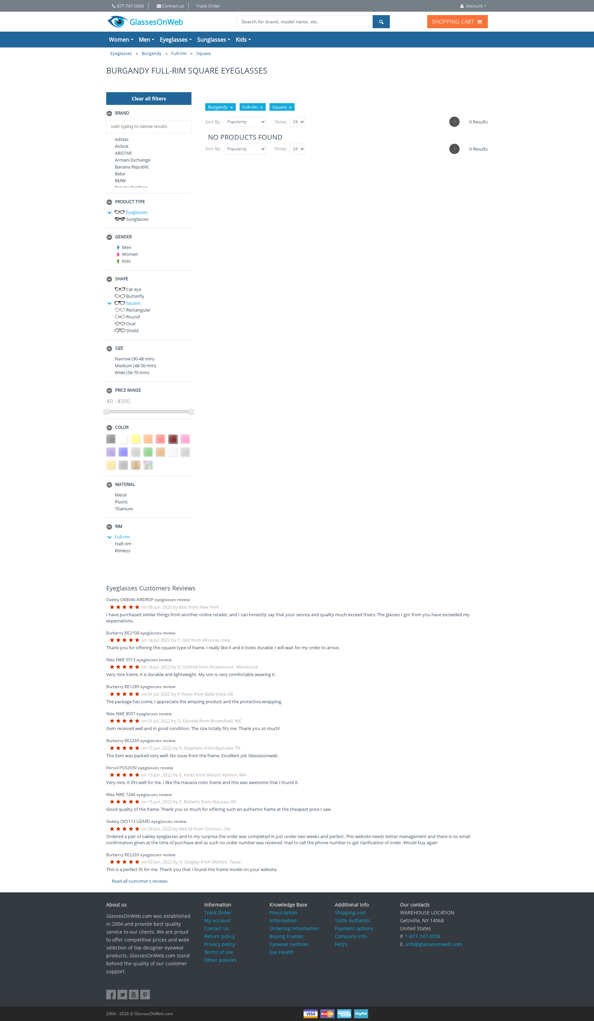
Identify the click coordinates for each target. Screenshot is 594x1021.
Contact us (173, 6)
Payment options (354, 928)
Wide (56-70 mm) (132, 372)
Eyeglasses (174, 39)
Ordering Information (294, 928)
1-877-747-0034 (422, 936)
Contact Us (216, 928)
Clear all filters (149, 98)
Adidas (122, 139)
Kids (241, 39)
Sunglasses (211, 39)
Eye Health (282, 952)
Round (132, 317)
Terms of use (218, 952)
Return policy (219, 936)
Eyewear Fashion (289, 944)
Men (144, 39)
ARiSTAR (123, 153)
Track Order (208, 6)
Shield (132, 330)
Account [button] (474, 6)
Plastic (121, 502)
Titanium (124, 509)
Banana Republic (132, 167)
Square (132, 303)
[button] (148, 113)
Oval (130, 324)
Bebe (120, 174)
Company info (351, 936)
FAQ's (341, 944)
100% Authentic (353, 920)
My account (217, 920)
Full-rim (122, 537)
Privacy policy (219, 944)
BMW (120, 180)
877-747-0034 (130, 6)
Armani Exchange (132, 160)
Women (119, 39)
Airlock (122, 146)
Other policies (220, 960)
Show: (280, 122)
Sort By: (213, 122)
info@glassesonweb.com (434, 944)
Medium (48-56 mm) (135, 365)
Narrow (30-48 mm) (134, 359)
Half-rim (123, 544)
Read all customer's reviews (140, 881)
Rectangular (138, 310)
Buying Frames (287, 936)
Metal (120, 495)
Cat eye (133, 289)
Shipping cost (350, 912)
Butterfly (134, 296)
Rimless (122, 550)
